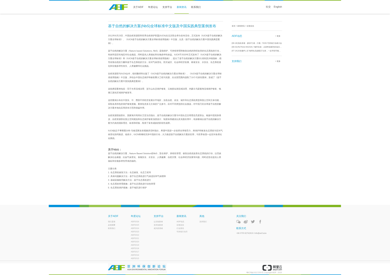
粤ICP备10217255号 (254, 273)
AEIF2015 (135, 258)
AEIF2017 (135, 252)
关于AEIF (138, 7)
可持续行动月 (182, 232)
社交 (268, 6)
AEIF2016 (135, 255)
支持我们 (203, 222)
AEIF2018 (135, 248)
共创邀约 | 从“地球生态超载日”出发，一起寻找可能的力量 (257, 51)
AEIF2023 (135, 232)
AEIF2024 (135, 228)
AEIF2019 (135, 245)
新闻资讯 (181, 7)
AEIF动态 (180, 222)
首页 (233, 26)
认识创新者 (158, 222)
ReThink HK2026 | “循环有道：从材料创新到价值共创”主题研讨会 (257, 47)
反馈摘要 (111, 225)
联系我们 (196, 7)
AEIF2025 (135, 225)
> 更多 (277, 36)
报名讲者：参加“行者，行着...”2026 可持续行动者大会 (257, 43)
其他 (201, 216)
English (278, 6)
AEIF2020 (135, 242)
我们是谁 (111, 222)
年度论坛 (153, 7)
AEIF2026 (135, 222)
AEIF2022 (135, 235)
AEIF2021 (135, 238)
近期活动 (180, 225)
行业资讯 (180, 228)
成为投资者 (158, 228)
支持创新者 (158, 225)
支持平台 (167, 7)
